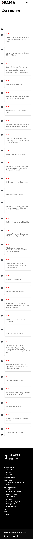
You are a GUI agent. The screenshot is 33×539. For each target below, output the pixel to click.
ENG (5, 512)
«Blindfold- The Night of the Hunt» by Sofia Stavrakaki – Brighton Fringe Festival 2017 (17, 208)
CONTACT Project (11, 494)
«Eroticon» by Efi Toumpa (14, 84)
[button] (30, 3)
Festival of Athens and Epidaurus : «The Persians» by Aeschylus (17, 235)
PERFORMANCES (9, 478)
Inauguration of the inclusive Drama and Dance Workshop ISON (17, 97)
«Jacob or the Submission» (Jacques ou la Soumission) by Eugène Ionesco (16, 265)
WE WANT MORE (11, 506)
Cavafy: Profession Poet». (14, 333)
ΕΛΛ (5, 509)
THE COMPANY (9, 468)
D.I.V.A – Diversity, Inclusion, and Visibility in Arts (16, 503)
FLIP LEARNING (10, 497)
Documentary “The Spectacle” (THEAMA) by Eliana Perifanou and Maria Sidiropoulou (17, 305)
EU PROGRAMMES (10, 487)
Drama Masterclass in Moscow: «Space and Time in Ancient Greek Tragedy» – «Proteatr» (17, 366)
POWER (8, 489)
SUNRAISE (9, 499)
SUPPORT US (10, 475)
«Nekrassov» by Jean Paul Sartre (17, 182)
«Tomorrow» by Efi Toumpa (15, 380)
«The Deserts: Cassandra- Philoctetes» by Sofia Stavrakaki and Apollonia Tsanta (16, 250)
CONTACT (7, 514)
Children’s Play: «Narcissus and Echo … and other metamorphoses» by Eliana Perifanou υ (17, 140)
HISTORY (9, 472)
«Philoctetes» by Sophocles (15, 291)
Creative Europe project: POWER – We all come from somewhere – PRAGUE (17, 39)
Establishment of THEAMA (15, 432)
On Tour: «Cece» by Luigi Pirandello (17, 222)
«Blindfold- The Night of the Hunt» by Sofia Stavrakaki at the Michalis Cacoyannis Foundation (17, 168)
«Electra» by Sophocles (13, 406)
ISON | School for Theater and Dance (15, 483)
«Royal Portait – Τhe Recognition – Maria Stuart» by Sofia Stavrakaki (17, 125)
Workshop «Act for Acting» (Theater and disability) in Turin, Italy (18, 393)
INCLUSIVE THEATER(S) (13, 491)
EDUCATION (8, 480)
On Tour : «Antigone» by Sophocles (17, 154)
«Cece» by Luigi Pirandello (14, 279)
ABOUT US (9, 470)
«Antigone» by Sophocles (14, 194)
